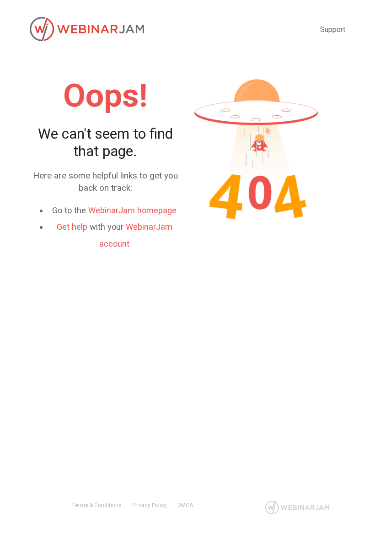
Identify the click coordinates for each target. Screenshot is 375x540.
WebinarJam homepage (132, 210)
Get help (72, 227)
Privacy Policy (149, 505)
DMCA (185, 505)
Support (332, 29)
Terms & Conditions (97, 505)
